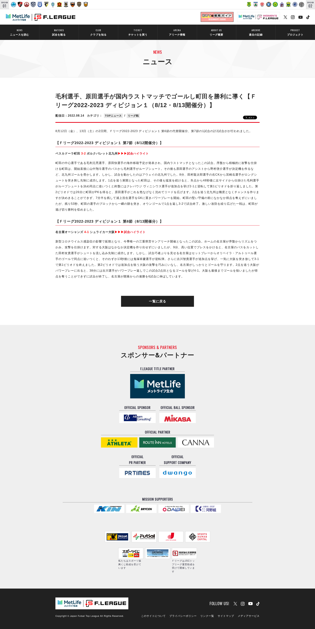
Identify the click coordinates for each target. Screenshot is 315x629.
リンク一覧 (207, 616)
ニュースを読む (19, 32)
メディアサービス (249, 616)
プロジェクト (295, 32)
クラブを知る (98, 32)
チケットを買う (137, 32)
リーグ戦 (133, 115)
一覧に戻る (157, 301)
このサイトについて (153, 616)
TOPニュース (113, 115)
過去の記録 (256, 32)
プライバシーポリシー (183, 616)
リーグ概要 (216, 32)
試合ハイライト (133, 153)
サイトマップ (226, 616)
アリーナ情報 (177, 32)
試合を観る (59, 32)
